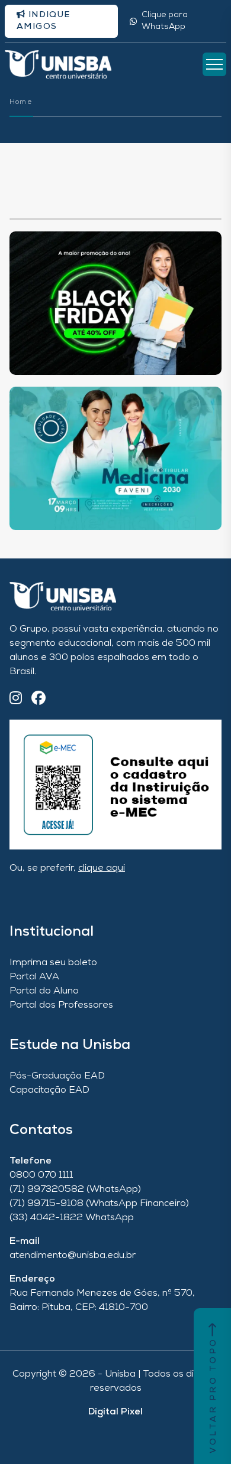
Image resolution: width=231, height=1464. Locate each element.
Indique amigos (43, 21)
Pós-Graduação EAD (57, 1076)
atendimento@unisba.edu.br (72, 1255)
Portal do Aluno (44, 991)
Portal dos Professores (61, 1005)
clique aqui (101, 868)
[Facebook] (38, 699)
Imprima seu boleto (53, 963)
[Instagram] (15, 699)
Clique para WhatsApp (165, 21)
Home (20, 102)
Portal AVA (34, 977)
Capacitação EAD (49, 1090)
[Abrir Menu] (214, 64)
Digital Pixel (115, 1412)
